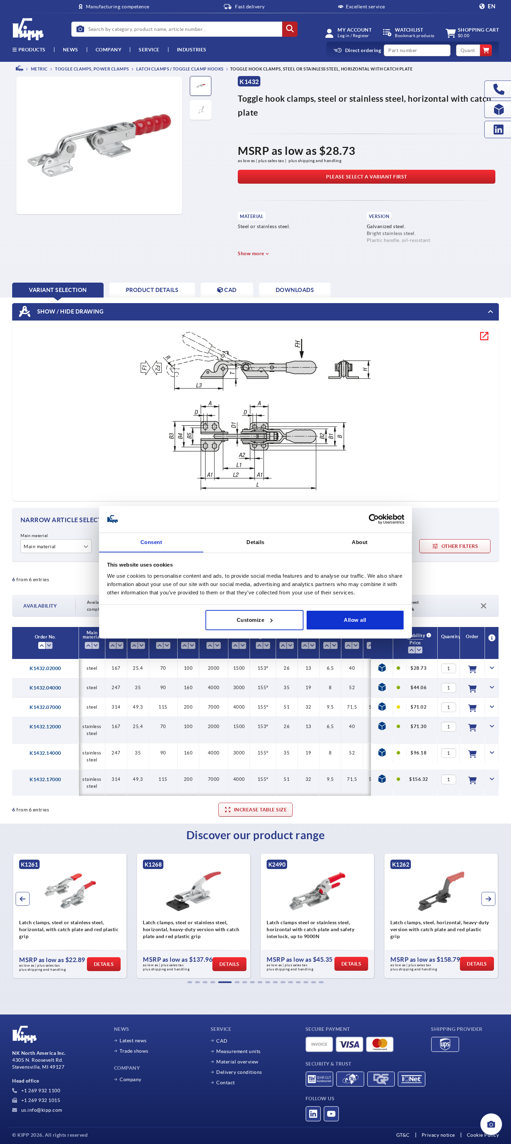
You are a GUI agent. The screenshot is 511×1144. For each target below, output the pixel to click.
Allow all (355, 620)
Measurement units (238, 1051)
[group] (70, 916)
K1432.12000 (45, 726)
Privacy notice (438, 1135)
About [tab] (360, 542)
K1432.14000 (45, 753)
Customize (251, 620)
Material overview (237, 1061)
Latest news (133, 1040)
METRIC (39, 69)
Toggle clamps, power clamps (91, 69)
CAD (222, 1041)
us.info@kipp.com (41, 1110)
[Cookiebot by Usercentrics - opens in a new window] (373, 519)
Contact (225, 1082)
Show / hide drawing (70, 311)
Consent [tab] (151, 542)
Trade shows (134, 1051)
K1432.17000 (45, 779)
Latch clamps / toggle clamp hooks (180, 69)
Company (109, 49)
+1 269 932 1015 (40, 1100)
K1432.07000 (45, 707)
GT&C (403, 1135)
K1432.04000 (45, 688)
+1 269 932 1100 (40, 1090)
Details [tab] (255, 542)
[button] (189, 982)
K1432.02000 (45, 668)
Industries (191, 49)
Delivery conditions (239, 1072)
